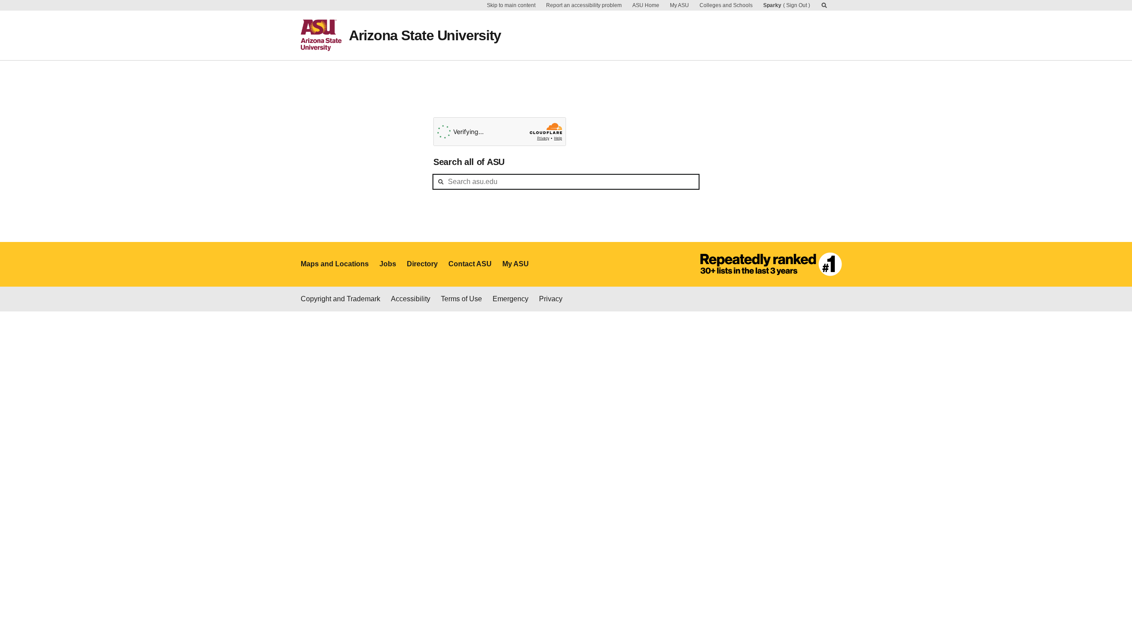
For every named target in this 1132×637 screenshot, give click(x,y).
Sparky (772, 5)
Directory (422, 264)
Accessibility (410, 299)
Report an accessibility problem (584, 5)
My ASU (679, 5)
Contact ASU (470, 264)
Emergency (510, 299)
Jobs (387, 264)
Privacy (550, 299)
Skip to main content (511, 5)
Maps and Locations (335, 264)
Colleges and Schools (726, 5)
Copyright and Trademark (340, 299)
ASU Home (645, 5)
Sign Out (796, 5)
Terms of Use (461, 299)
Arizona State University (425, 35)
